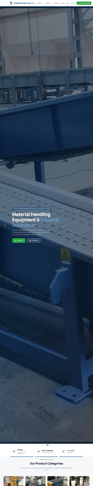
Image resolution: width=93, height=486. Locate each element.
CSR (68, 3)
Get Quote (33, 241)
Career (62, 3)
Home (33, 3)
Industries (48, 3)
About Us (56, 3)
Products (40, 3)
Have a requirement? (84, 3)
